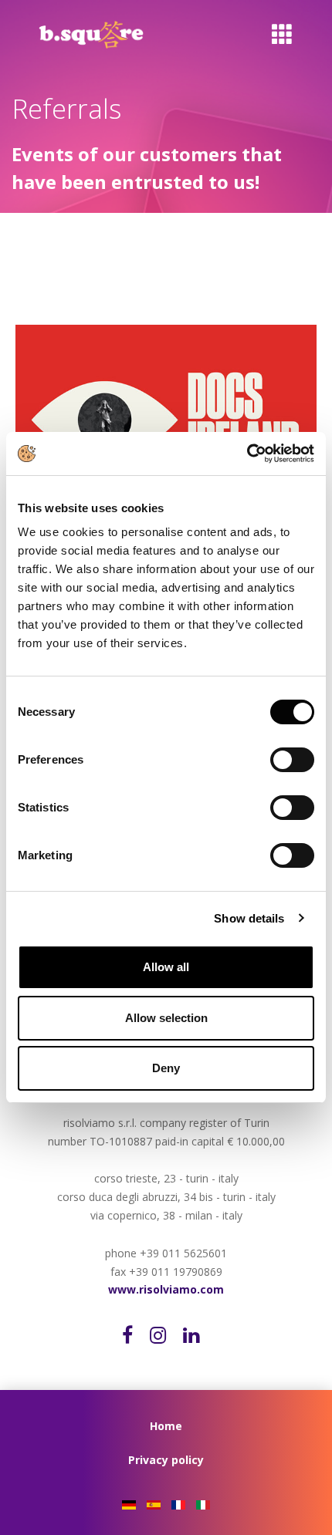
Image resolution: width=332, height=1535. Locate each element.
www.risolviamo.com (166, 1289)
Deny (166, 1067)
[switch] (305, 759)
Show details (249, 918)
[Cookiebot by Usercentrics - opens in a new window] (246, 454)
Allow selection (166, 1017)
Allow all (166, 966)
